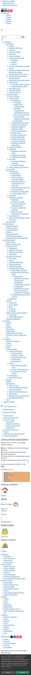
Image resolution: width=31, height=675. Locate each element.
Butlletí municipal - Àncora (12, 609)
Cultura (6, 619)
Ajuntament (4, 554)
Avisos (6, 477)
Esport (6, 623)
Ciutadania (4, 615)
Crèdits (6, 639)
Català (8, 15)
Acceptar (22, 672)
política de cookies (17, 667)
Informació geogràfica (11, 436)
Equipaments (10, 422)
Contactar (4, 8)
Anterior (3, 522)
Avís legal (6, 645)
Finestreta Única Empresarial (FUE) (14, 578)
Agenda (6, 473)
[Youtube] (8, 11)
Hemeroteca (7, 605)
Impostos (7, 572)
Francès (8, 23)
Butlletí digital (8, 607)
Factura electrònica (10, 574)
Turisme (6, 432)
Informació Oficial (9, 558)
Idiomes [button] (6, 13)
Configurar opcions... (7, 669)
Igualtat (6, 627)
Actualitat (4, 597)
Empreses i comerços (9, 412)
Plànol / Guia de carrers (11, 418)
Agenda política (8, 475)
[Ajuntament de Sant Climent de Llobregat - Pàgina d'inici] (11, 32)
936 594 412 (12, 454)
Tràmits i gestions (9, 568)
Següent (8, 522)
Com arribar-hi (8, 416)
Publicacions (7, 481)
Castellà (8, 17)
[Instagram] (11, 11)
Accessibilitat (8, 647)
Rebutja (8, 672)
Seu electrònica (8, 562)
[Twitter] (2, 11)
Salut (5, 633)
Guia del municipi (8, 409)
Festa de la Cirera (9, 625)
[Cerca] (22, 37)
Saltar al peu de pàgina (10, 5)
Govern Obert (8, 560)
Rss (5, 613)
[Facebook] (5, 11)
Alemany (9, 21)
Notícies (6, 479)
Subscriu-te (4, 536)
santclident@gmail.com (22, 456)
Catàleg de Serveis (9, 566)
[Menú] (2, 40)
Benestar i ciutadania (10, 617)
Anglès (8, 19)
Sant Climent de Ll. (10, 406)
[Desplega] (17, 406)
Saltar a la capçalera (9, 1)
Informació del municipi (11, 430)
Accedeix (3, 495)
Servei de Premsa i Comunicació (14, 611)
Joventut (6, 629)
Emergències (10, 428)
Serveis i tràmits (6, 564)
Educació (6, 621)
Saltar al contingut (8, 3)
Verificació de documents (12, 576)
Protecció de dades (10, 643)
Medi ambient (8, 631)
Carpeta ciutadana (9, 570)
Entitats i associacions (13, 426)
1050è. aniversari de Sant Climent (14, 434)
